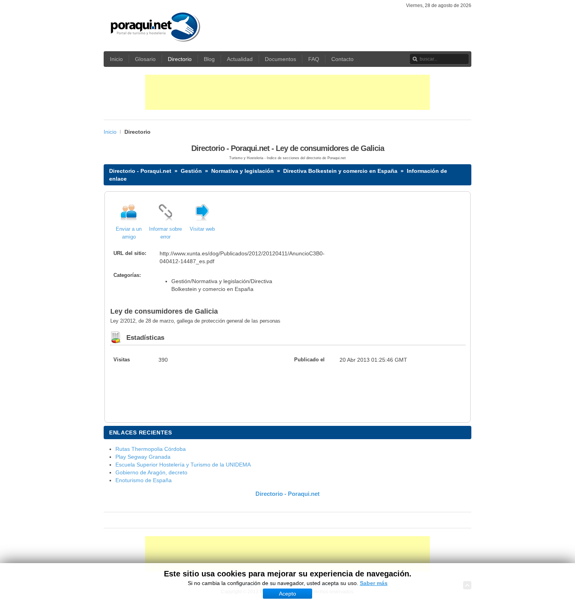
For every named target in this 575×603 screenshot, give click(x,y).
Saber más (374, 583)
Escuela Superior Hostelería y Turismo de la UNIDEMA (183, 464)
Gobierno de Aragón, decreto (151, 472)
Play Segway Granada (143, 457)
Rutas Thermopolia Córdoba (150, 449)
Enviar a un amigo (129, 233)
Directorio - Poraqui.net (140, 171)
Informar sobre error (165, 233)
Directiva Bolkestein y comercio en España (340, 171)
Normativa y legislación (242, 171)
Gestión (191, 171)
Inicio (110, 132)
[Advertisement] (287, 92)
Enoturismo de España (143, 480)
